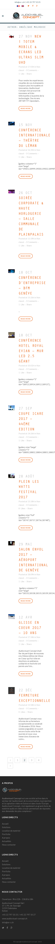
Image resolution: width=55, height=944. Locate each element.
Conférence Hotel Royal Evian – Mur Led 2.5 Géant (31, 351)
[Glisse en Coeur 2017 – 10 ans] (11, 616)
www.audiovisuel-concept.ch (14, 918)
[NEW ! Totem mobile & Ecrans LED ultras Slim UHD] (11, 35)
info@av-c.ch (20, 2)
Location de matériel (11, 830)
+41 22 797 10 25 (33, 2)
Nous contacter (9, 844)
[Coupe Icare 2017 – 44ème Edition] (11, 407)
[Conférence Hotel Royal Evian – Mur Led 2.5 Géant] (11, 334)
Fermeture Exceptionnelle (34, 698)
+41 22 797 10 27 (28, 914)
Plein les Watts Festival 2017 (29, 489)
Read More (26, 108)
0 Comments (31, 70)
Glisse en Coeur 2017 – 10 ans (30, 627)
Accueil (5, 824)
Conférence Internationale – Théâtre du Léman (34, 137)
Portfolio (6, 834)
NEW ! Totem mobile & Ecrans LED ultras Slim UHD (31, 49)
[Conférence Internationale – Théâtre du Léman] (11, 122)
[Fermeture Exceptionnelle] (11, 690)
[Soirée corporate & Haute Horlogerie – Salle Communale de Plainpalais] (11, 190)
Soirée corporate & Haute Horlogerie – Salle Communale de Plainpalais (31, 216)
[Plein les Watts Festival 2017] (11, 475)
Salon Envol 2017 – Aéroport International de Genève (33, 559)
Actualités (6, 841)
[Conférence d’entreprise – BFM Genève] (11, 270)
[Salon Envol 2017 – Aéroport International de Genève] (11, 542)
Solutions (6, 827)
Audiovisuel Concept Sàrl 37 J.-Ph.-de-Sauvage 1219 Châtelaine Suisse (13, 907)
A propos (6, 837)
